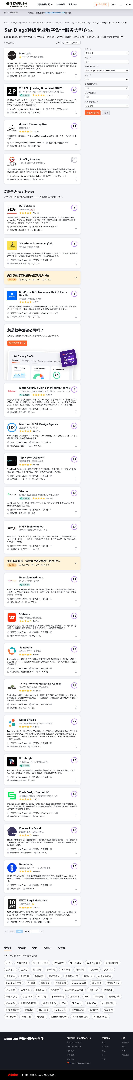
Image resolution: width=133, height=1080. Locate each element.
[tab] (8, 948)
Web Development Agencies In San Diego (73, 22)
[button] (113, 4)
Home (6, 22)
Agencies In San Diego (41, 22)
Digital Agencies (20, 22)
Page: (27, 931)
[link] (60, 4)
